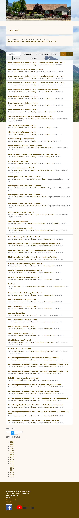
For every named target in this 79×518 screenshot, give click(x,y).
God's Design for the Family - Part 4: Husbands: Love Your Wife (33, 420)
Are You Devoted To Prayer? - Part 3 (22, 299)
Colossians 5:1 (48, 329)
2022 (12, 448)
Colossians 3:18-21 (50, 360)
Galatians (32, 71)
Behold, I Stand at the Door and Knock (23, 378)
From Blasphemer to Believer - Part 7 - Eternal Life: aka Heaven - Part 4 (36, 62)
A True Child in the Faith (18, 161)
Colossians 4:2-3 (49, 302)
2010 (12, 472)
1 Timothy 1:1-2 (49, 163)
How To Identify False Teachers (21, 139)
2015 (12, 461)
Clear (69, 54)
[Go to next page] (19, 432)
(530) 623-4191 (11, 500)
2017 (12, 457)
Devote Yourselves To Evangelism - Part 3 (25, 270)
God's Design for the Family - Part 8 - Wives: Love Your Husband (33, 391)
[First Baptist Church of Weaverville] (38, 10)
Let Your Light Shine (16, 313)
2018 (12, 455)
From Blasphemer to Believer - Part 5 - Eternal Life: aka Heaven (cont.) (36, 83)
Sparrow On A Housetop (18, 221)
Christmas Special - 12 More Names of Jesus (25, 69)
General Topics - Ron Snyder (36, 223)
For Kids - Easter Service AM (19, 349)
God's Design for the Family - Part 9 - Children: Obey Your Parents (34, 385)
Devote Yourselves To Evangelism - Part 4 (25, 264)
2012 (12, 468)
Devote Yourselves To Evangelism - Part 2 (25, 277)
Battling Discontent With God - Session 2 (24, 195)
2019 (12, 453)
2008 (12, 476)
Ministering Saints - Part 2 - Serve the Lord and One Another (32, 257)
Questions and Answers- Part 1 (20, 228)
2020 (12, 451)
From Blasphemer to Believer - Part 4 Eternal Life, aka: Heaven (33, 89)
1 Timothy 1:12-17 (49, 65)
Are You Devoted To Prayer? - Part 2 (22, 306)
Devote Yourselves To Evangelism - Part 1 (25, 293)
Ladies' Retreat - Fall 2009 (38, 179)
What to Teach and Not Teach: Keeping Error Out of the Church (34, 154)
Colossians (33, 239)
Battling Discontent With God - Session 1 (24, 203)
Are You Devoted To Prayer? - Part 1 (22, 320)
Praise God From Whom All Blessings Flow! (25, 145)
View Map (9, 502)
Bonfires (11, 284)
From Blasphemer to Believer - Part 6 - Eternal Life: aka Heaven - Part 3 (36, 76)
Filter (63, 54)
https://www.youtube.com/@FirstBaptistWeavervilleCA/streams (32, 41)
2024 (12, 444)
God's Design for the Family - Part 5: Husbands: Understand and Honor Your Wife (38, 413)
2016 (12, 459)
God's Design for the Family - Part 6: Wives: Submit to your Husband (35, 405)
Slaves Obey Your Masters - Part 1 (21, 333)
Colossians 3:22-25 (50, 335)
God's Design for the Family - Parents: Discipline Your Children (33, 358)
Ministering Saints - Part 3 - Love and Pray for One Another (32, 250)
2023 (12, 446)
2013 (12, 466)
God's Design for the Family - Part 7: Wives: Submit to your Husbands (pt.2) (38, 398)
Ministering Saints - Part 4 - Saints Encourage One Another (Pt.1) (34, 244)
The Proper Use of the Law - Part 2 (22, 125)
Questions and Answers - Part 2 (21, 212)
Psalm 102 (56, 223)
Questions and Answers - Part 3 (21, 168)
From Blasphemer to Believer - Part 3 (22, 96)
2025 (12, 442)
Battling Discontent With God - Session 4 (24, 177)
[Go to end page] (21, 432)
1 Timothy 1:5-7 (49, 141)
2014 (12, 464)
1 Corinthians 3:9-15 (59, 286)
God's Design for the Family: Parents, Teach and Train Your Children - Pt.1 (38, 371)
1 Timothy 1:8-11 (49, 127)
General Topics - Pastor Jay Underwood (42, 119)
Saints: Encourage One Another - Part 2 (24, 237)
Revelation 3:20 (46, 380)
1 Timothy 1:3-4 (49, 157)
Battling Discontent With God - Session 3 (24, 186)
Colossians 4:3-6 (49, 266)
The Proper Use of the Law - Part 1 (22, 132)
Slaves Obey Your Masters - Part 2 (21, 326)
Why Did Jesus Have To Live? (19, 340)
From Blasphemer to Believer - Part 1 (22, 110)
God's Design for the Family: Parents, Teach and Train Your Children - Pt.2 (38, 364)
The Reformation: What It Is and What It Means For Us (30, 116)
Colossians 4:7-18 (49, 239)
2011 (12, 470)
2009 (12, 474)
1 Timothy (33, 65)
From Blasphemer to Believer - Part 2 (22, 103)
